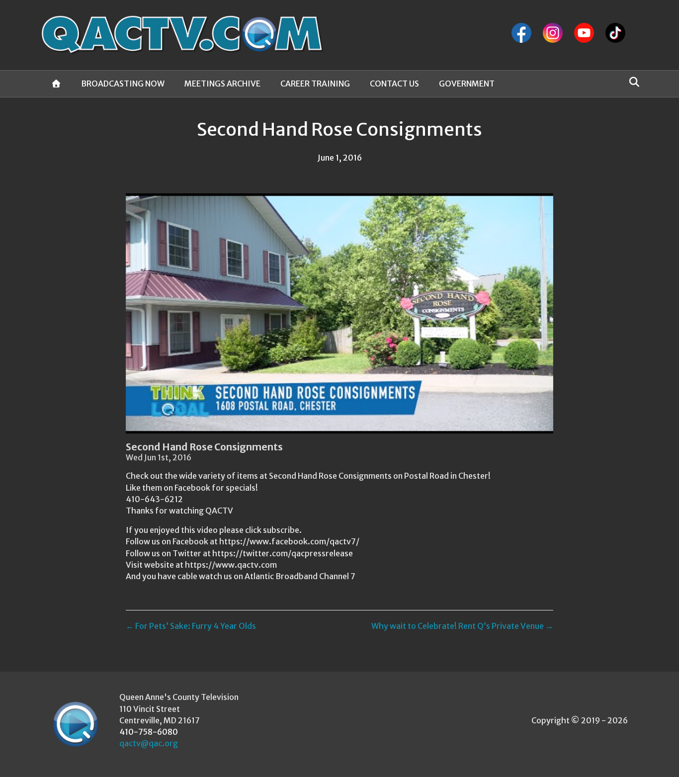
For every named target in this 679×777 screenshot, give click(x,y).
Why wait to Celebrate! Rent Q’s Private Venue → (462, 626)
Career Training (315, 83)
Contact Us (394, 83)
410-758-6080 (148, 732)
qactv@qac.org (148, 743)
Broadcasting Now (123, 83)
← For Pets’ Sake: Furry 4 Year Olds (191, 626)
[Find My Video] (631, 82)
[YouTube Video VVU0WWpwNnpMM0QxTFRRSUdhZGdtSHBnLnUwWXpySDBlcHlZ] (339, 313)
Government (467, 83)
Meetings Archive (222, 83)
